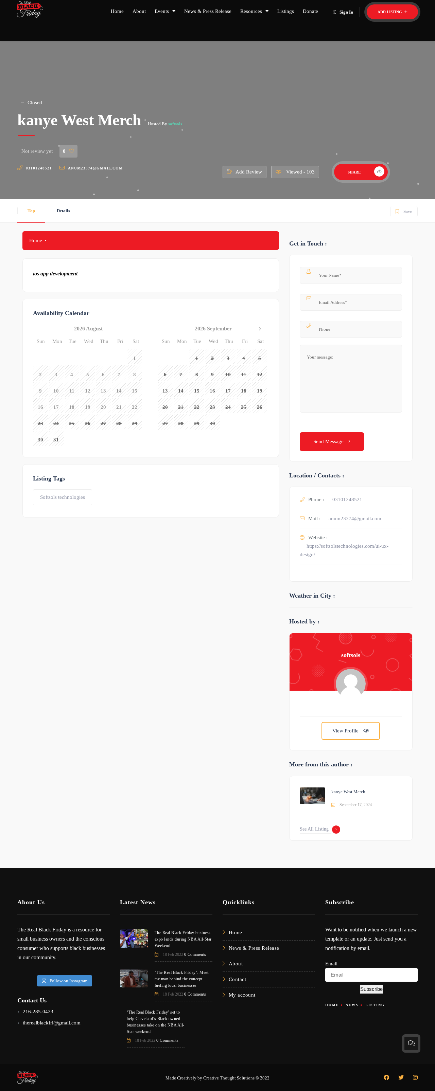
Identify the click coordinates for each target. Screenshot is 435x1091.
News (352, 1005)
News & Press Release (207, 11)
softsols (175, 123)
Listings (285, 11)
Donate (310, 11)
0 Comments (195, 954)
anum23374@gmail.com (95, 168)
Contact (237, 979)
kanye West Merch (348, 791)
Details (63, 210)
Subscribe (371, 989)
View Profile (346, 730)
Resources (251, 11)
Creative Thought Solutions (229, 1077)
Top (31, 210)
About (139, 11)
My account (242, 995)
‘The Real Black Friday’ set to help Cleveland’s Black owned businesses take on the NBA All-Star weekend (156, 1022)
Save (403, 210)
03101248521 (39, 168)
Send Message (329, 441)
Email (331, 963)
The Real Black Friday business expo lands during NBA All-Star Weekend (183, 939)
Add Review (249, 172)
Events (162, 11)
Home (117, 11)
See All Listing (314, 829)
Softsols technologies (62, 497)
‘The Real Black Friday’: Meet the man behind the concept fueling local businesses (182, 979)
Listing (375, 1005)
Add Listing (390, 12)
